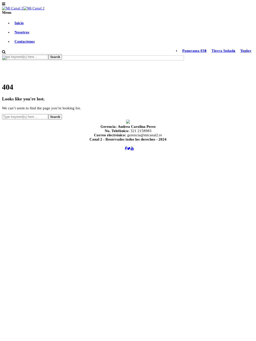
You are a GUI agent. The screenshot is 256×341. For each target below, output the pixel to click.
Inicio (19, 23)
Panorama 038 (194, 51)
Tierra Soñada (223, 51)
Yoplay (246, 51)
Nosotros (21, 32)
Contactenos (24, 41)
